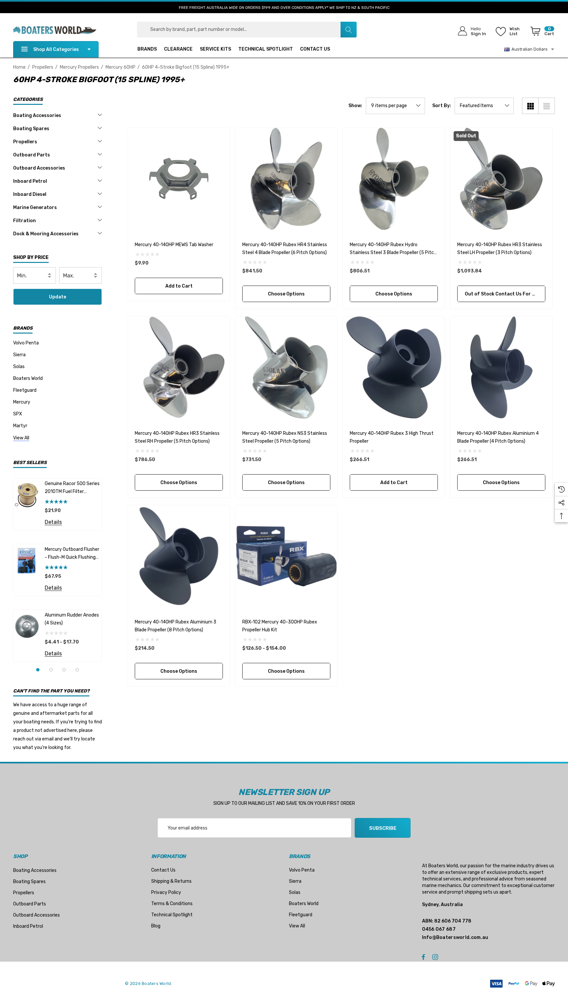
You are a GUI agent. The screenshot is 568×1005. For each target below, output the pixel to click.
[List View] (546, 106)
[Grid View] (530, 106)
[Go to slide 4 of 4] (77, 669)
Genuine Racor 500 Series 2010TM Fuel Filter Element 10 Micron (72, 488)
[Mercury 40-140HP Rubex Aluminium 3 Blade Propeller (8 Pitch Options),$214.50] (179, 556)
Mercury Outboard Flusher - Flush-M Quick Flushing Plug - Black (72, 554)
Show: (355, 106)
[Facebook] (423, 956)
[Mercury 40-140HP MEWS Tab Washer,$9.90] (179, 179)
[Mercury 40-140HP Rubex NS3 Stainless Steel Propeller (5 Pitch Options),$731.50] (286, 367)
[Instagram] (436, 956)
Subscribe (382, 828)
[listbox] (484, 106)
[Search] (348, 29)
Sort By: (441, 106)
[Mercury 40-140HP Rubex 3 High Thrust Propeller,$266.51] (394, 367)
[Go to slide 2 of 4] (51, 669)
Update (57, 297)
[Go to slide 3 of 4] (64, 669)
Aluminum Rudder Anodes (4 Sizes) (72, 619)
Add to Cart (178, 286)
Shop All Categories (56, 49)
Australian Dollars (528, 49)
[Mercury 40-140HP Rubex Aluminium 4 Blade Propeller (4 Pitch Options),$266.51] (501, 367)
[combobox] (247, 29)
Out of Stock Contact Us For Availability (505, 294)
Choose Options (286, 294)
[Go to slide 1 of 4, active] (37, 669)
